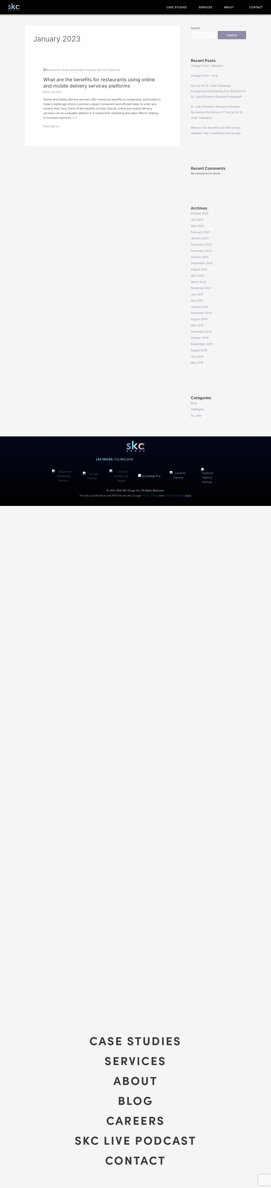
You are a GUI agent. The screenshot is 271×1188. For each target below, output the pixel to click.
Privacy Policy (150, 495)
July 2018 (197, 356)
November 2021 (201, 288)
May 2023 (197, 226)
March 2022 (198, 282)
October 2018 (199, 337)
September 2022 (202, 263)
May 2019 (197, 325)
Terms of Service (174, 495)
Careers (135, 1120)
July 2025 (197, 219)
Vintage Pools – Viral (204, 75)
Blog (46, 92)
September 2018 (201, 344)
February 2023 (200, 232)
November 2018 (201, 331)
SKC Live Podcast (135, 1140)
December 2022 (201, 244)
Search (195, 28)
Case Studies (135, 1040)
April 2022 (197, 275)
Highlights (197, 409)
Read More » (51, 126)
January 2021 (199, 307)
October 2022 (200, 257)
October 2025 (200, 213)
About (135, 1080)
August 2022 (199, 269)
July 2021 (197, 294)
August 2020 (199, 319)
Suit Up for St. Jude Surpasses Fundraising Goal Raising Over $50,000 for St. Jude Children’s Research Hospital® (218, 91)
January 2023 (200, 238)
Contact (135, 1159)
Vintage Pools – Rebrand (207, 65)
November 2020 (201, 313)
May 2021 (197, 300)
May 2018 (197, 362)
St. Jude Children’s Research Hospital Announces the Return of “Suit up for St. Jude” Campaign (217, 112)
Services (135, 1060)
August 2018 (199, 350)
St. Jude (196, 415)
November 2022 (201, 250)
